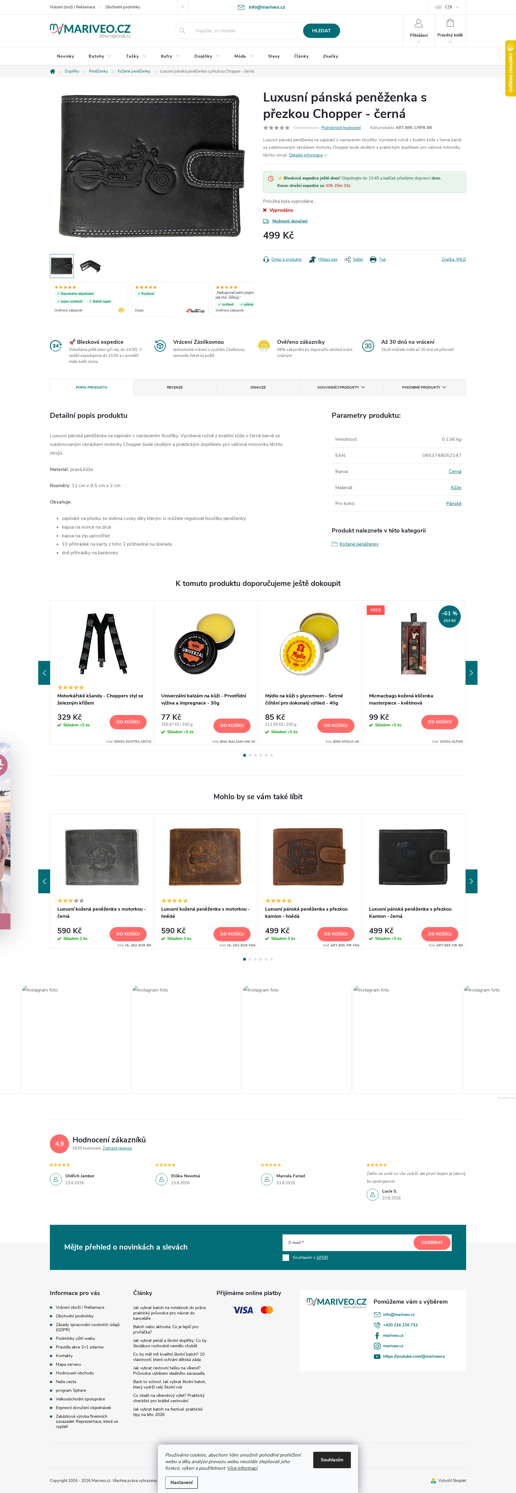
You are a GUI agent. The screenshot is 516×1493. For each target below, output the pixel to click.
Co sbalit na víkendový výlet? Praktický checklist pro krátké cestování (169, 1398)
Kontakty (64, 1356)
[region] (152, 300)
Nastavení (182, 1482)
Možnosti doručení (290, 221)
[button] (59, 1039)
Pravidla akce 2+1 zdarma (79, 1347)
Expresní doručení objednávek (83, 1408)
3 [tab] (255, 755)
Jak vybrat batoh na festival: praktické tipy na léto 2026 (167, 1411)
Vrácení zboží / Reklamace (72, 7)
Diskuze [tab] (258, 387)
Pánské (453, 503)
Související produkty (338, 387)
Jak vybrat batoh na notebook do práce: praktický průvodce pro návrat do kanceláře (169, 1313)
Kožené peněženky (359, 544)
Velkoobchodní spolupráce (80, 1399)
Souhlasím (332, 1460)
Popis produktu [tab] (92, 387)
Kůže (456, 487)
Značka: (454, 259)
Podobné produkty (421, 387)
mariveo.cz (393, 1335)
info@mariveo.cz (399, 1314)
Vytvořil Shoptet (452, 1480)
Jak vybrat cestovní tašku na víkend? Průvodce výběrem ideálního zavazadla (169, 1370)
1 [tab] (244, 755)
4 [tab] (260, 755)
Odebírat (432, 1242)
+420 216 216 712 (400, 1325)
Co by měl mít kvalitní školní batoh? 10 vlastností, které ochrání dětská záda (169, 1356)
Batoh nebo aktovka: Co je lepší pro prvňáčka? (166, 1329)
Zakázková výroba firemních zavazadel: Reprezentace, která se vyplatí (87, 1421)
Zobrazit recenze (117, 1148)
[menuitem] (66, 56)
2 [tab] (249, 755)
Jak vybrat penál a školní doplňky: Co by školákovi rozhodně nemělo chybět (170, 1343)
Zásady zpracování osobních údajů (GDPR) (88, 1327)
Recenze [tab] (175, 387)
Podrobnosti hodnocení (341, 127)
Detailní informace (305, 155)
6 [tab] (271, 755)
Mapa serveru (68, 1364)
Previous (44, 673)
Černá (455, 471)
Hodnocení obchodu (75, 1373)
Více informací (242, 1468)
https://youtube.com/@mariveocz (414, 1356)
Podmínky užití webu (75, 1338)
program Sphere (71, 1390)
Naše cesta (66, 1382)
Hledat (321, 30)
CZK (448, 7)
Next (471, 673)
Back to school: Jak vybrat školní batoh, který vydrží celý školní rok (169, 1384)
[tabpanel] (102, 673)
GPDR (322, 1257)
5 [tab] (266, 755)
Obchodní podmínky (122, 7)
